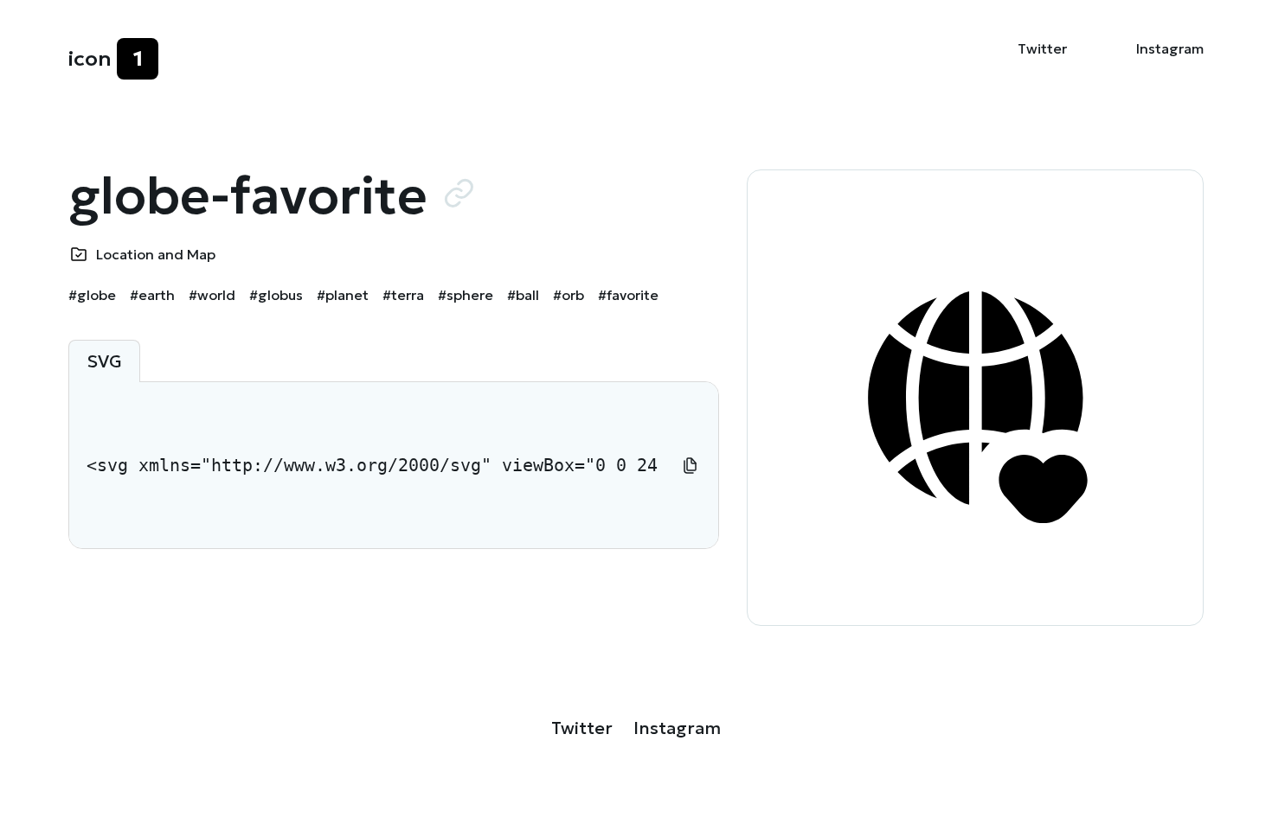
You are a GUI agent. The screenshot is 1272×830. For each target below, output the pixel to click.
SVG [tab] (104, 361)
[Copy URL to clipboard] (458, 193)
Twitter (1042, 48)
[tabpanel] (393, 465)
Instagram (1170, 48)
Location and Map (155, 254)
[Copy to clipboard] (690, 465)
